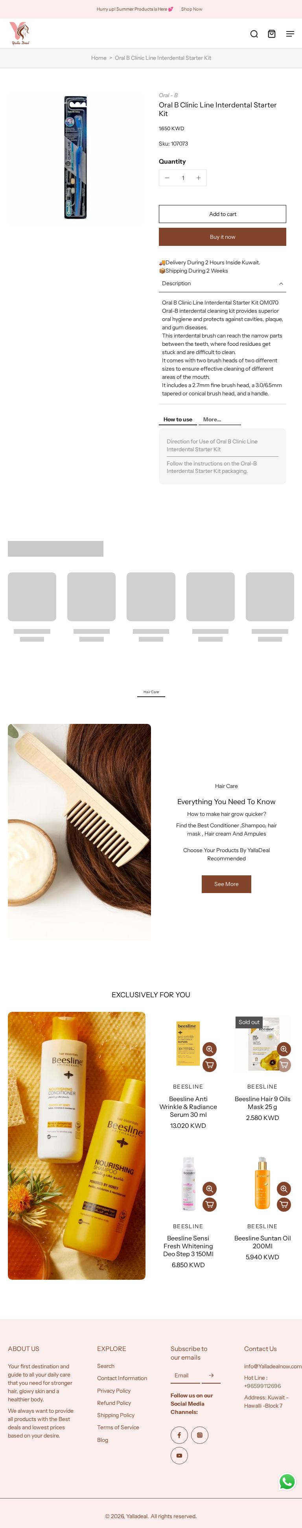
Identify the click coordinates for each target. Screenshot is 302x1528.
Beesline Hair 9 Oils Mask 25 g (263, 1103)
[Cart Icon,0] (271, 33)
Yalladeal (136, 1516)
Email (181, 1375)
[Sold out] (284, 1065)
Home (99, 57)
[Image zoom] (75, 159)
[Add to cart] (210, 1065)
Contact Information (122, 1378)
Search (105, 1365)
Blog (102, 1439)
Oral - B (168, 95)
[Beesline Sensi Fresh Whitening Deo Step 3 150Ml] (188, 1183)
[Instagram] (199, 1435)
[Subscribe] (211, 1376)
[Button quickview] (210, 1049)
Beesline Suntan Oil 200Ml (262, 1242)
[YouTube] (179, 1455)
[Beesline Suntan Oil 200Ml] (262, 1183)
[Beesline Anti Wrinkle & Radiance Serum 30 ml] (188, 1043)
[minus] (167, 178)
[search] (254, 33)
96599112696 (264, 1386)
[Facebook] (179, 1435)
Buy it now (223, 236)
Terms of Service (118, 1427)
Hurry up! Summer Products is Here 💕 (135, 9)
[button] (222, 214)
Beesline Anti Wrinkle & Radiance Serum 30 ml (188, 1106)
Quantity (172, 161)
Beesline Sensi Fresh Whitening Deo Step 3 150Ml (188, 1246)
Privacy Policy (114, 1390)
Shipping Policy (115, 1415)
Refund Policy (114, 1402)
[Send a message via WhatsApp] (287, 1482)
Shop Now (192, 9)
